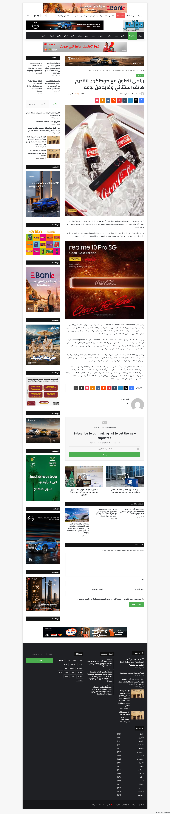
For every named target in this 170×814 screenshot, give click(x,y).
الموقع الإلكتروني (97, 589)
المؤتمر (107, 804)
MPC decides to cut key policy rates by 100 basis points (37, 153)
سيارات (108, 36)
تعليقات (32, 104)
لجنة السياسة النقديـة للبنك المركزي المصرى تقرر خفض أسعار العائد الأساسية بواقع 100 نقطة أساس (36, 140)
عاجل (141, 777)
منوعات (140, 795)
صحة (93, 36)
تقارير (59, 36)
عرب (141, 781)
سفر (116, 36)
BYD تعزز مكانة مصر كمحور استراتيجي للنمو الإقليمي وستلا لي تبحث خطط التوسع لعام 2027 (52, 68)
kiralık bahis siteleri (163, 813)
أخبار (72, 36)
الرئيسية (140, 70)
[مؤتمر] (133, 26)
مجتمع (80, 36)
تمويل (140, 36)
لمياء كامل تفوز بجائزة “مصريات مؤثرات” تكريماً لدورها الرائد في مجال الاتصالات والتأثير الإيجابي (44, 129)
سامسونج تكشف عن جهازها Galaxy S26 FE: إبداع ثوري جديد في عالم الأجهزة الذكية (132, 511)
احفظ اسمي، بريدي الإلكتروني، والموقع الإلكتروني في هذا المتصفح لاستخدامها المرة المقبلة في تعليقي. (109, 599)
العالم (66, 36)
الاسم (141, 579)
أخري (141, 737)
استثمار (123, 36)
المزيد (43, 36)
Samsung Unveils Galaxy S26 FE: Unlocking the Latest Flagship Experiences (87, 16)
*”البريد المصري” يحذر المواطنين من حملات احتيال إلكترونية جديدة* (43, 114)
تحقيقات (51, 36)
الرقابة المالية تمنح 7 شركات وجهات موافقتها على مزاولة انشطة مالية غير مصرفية (34, 86)
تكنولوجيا (132, 36)
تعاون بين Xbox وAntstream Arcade (48, 121)
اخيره (141, 741)
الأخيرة (43, 104)
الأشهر (54, 104)
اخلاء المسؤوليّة (97, 804)
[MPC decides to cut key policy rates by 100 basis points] (53, 153)
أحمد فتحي (137, 94)
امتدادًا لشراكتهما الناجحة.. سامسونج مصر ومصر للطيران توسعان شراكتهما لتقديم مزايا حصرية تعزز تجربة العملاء (106, 512)
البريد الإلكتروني (138, 589)
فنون (86, 36)
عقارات (100, 36)
